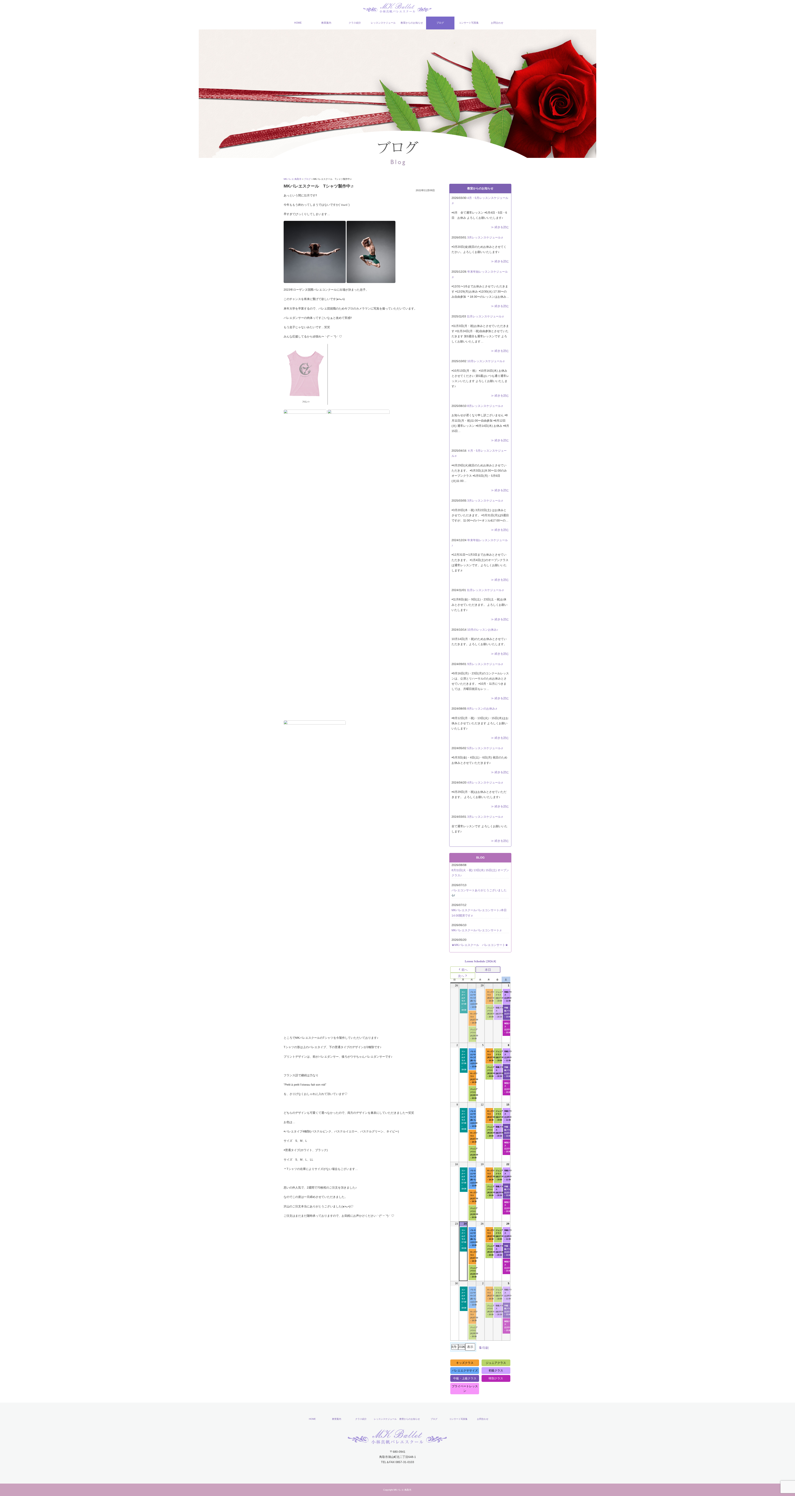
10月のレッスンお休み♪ (482, 629)
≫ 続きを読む (500, 227)
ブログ (440, 22)
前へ (464, 969)
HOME (298, 22)
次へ (461, 976)
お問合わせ (497, 22)
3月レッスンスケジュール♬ (485, 237)
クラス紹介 (355, 22)
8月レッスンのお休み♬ (482, 708)
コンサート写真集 (469, 22)
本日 (488, 969)
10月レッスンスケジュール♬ (486, 361)
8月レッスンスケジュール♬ (485, 406)
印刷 (484, 1349)
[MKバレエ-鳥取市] (397, 7)
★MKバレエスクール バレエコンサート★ (480, 945)
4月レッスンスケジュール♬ (485, 782)
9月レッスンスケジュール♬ (485, 664)
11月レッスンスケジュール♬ (486, 316)
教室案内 (326, 22)
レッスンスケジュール (383, 22)
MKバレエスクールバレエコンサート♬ (477, 930)
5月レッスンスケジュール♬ (485, 748)
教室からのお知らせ (412, 22)
